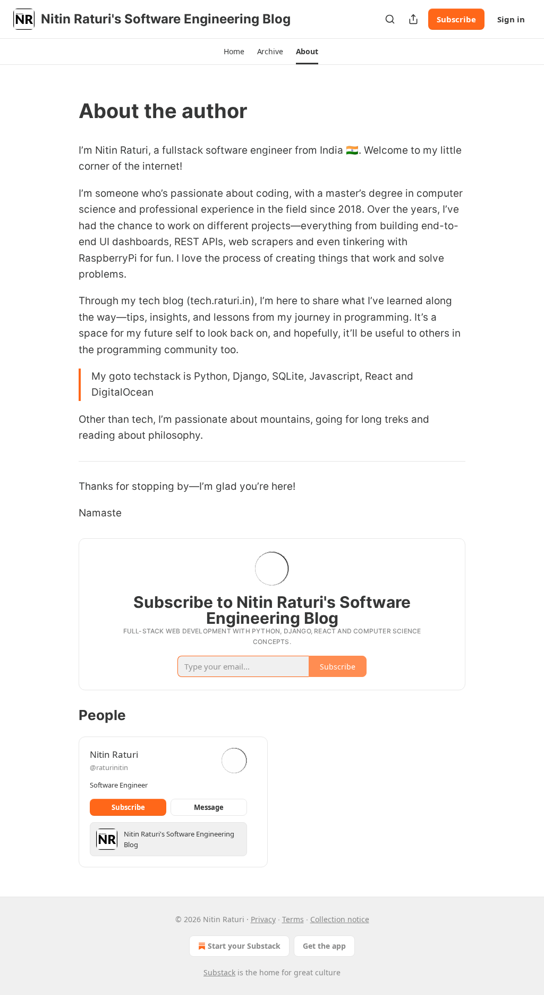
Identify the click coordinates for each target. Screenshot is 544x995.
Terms (293, 919)
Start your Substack (244, 946)
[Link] (63, 110)
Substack (219, 972)
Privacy (263, 919)
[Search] (390, 19)
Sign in (511, 19)
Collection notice (339, 919)
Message (209, 807)
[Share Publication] (413, 19)
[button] (233, 51)
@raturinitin (109, 767)
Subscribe (456, 19)
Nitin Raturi (114, 754)
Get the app (324, 946)
